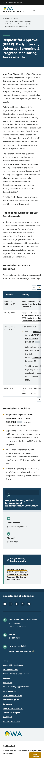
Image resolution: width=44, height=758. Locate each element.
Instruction (9, 24)
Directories (7, 682)
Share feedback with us (20, 651)
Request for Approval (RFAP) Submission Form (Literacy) (19, 418)
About (5, 661)
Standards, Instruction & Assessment (18, 21)
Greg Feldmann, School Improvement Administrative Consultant (21, 503)
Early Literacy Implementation (16, 26)
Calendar (6, 678)
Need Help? (7, 717)
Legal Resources (9, 691)
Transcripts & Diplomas (12, 713)
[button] (35, 755)
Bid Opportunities (10, 669)
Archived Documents (11, 721)
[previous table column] (34, 287)
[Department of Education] (8, 8)
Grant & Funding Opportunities (16, 687)
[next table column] (39, 287)
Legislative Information (12, 695)
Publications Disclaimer (13, 708)
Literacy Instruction (25, 24)
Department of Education (13, 11)
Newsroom (7, 704)
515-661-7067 (12, 542)
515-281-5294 (14, 638)
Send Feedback (9, 746)
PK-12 (16, 18)
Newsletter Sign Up (11, 700)
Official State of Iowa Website (12, 2)
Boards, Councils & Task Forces (16, 674)
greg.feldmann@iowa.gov (17, 527)
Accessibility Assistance (13, 665)
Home (7, 18)
